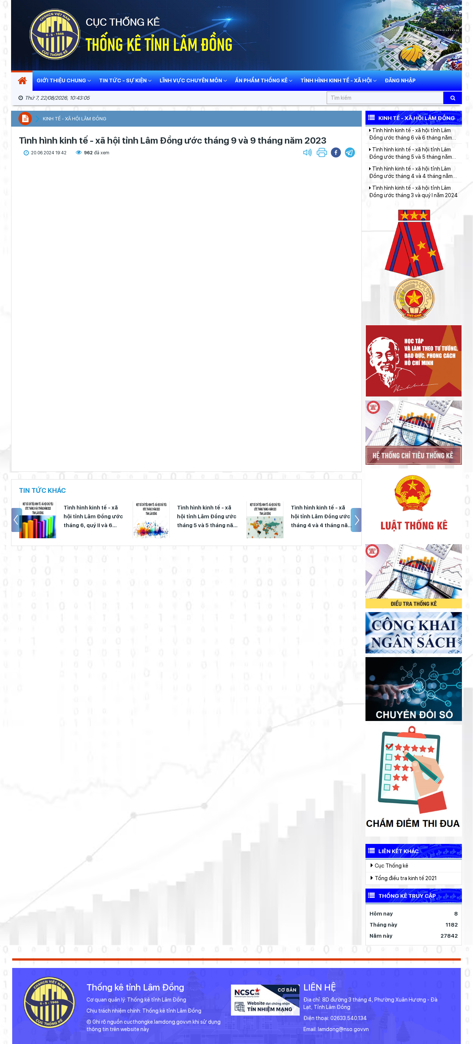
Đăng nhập (400, 80)
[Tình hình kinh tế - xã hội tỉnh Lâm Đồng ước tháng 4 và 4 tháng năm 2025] (239, 519)
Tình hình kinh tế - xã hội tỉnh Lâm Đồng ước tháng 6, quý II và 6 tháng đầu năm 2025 (68, 517)
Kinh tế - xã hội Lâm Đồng (74, 118)
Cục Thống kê (391, 865)
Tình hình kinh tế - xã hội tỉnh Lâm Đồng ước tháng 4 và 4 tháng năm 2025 (297, 517)
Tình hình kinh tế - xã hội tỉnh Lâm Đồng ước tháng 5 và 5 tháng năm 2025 (182, 517)
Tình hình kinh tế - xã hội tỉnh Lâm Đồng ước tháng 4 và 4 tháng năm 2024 (411, 152)
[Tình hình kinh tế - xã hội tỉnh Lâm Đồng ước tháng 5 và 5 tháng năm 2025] (126, 519)
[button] (350, 152)
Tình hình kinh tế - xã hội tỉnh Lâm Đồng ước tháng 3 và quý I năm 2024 (413, 171)
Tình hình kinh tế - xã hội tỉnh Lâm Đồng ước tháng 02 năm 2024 (410, 191)
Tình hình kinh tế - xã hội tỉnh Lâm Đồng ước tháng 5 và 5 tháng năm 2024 (410, 133)
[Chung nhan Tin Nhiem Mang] (265, 1000)
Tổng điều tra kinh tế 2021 (405, 878)
